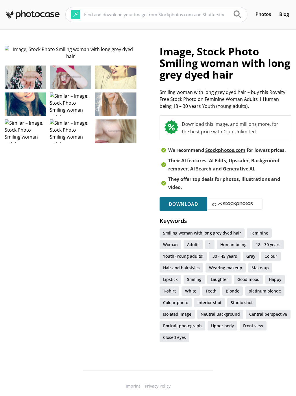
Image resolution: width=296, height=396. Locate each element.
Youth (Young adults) (183, 256)
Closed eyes (174, 337)
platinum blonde (265, 291)
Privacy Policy (158, 386)
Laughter (219, 279)
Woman (170, 244)
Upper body (222, 325)
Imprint (133, 386)
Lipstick (170, 279)
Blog (284, 14)
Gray (250, 256)
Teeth (211, 291)
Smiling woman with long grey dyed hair (202, 233)
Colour (270, 256)
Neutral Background (220, 314)
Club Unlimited (239, 131)
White (190, 291)
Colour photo (175, 302)
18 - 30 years (268, 244)
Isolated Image (177, 314)
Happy (275, 279)
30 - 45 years (224, 256)
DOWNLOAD (183, 204)
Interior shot (209, 302)
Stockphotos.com (225, 150)
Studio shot (242, 302)
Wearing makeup (225, 267)
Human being (233, 244)
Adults (193, 244)
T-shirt (169, 291)
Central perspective (268, 314)
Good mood (248, 279)
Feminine (259, 233)
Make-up (260, 267)
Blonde (232, 291)
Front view (253, 325)
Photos (263, 14)
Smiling (194, 279)
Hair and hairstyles (181, 267)
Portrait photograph (182, 325)
